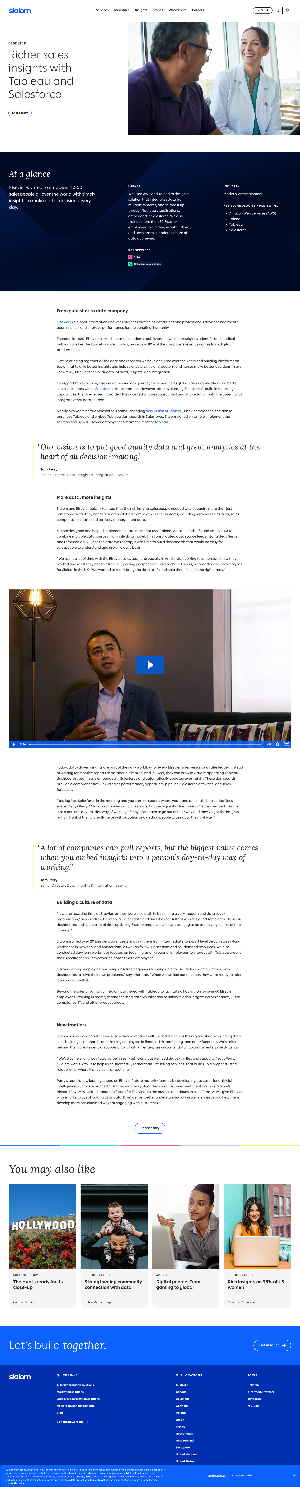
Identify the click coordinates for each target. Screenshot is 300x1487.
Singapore (183, 1447)
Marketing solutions (70, 1392)
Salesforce (104, 389)
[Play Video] (13, 744)
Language (287, 10)
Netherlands (184, 1433)
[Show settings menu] (277, 744)
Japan (180, 1420)
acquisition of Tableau (164, 411)
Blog (60, 1413)
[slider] (146, 744)
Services (102, 10)
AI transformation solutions (75, 1385)
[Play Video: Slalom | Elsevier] (150, 665)
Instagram (254, 1399)
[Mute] (268, 744)
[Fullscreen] (286, 744)
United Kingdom (187, 1454)
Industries (122, 10)
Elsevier (63, 322)
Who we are (177, 10)
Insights (141, 10)
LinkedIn (253, 1385)
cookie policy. (17, 1483)
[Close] (294, 1475)
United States (185, 1461)
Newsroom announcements (76, 1406)
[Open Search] (277, 10)
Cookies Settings (217, 1475)
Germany (182, 1406)
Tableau (161, 422)
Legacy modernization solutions (78, 1399)
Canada (181, 1392)
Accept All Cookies (242, 1475)
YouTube (253, 1406)
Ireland (181, 1413)
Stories (158, 10)
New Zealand (185, 1440)
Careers (198, 10)
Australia (182, 1385)
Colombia (182, 1399)
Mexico (180, 1427)
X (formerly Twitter (260, 1392)
